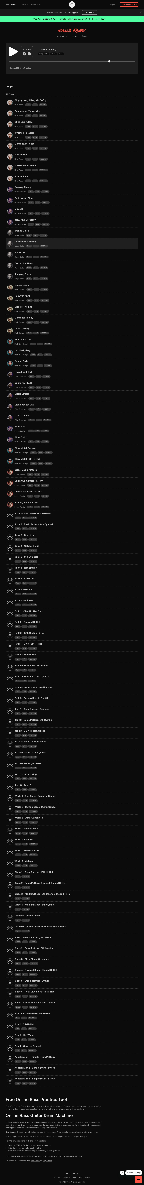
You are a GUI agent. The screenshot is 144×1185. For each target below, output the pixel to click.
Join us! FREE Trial (129, 4)
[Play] (13, 51)
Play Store (47, 1161)
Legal (74, 1177)
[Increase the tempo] (24, 53)
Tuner (84, 36)
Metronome (62, 36)
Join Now (100, 19)
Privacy (66, 1177)
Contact (58, 1177)
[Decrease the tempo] (29, 53)
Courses (24, 4)
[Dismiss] (141, 12)
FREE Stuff (36, 4)
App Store (35, 1161)
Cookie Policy (84, 1177)
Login (112, 4)
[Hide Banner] (140, 19)
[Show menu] (7, 4)
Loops (74, 36)
